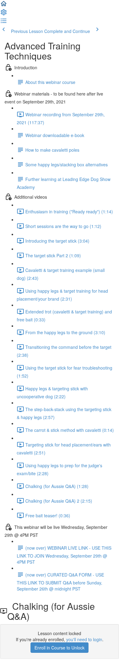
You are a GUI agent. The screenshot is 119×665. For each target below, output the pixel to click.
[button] (3, 5)
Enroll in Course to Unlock (59, 648)
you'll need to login (84, 639)
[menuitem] (3, 14)
